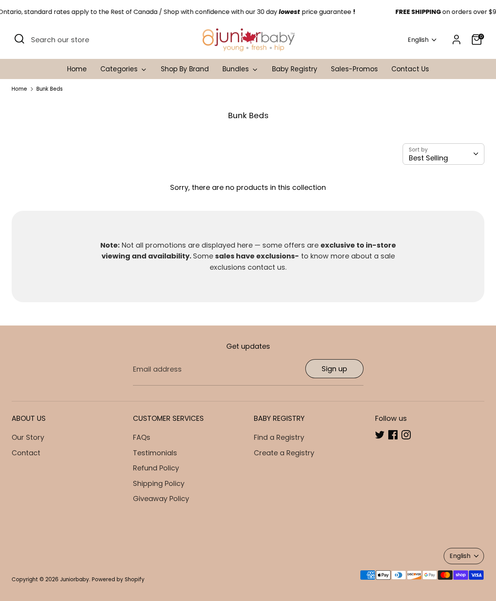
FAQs (141, 437)
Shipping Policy (158, 483)
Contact (26, 453)
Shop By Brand (185, 69)
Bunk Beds (49, 89)
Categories (120, 69)
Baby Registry (294, 69)
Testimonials (155, 453)
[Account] (456, 39)
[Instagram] (406, 434)
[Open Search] (19, 38)
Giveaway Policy (161, 498)
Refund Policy (156, 468)
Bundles (236, 69)
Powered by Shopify (118, 579)
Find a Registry (279, 437)
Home (77, 69)
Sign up (334, 369)
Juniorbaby (74, 579)
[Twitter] (379, 434)
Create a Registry (284, 453)
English (418, 40)
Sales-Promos (354, 69)
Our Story (28, 437)
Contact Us (410, 69)
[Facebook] (393, 434)
